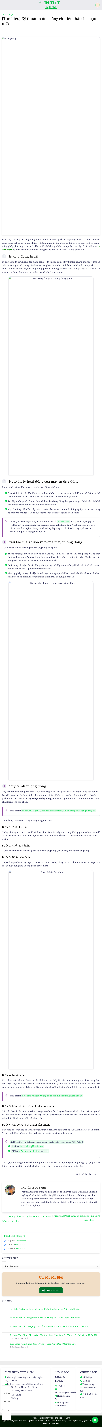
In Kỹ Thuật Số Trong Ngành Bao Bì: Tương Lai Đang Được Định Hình (45, 1317)
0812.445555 (21, 1240)
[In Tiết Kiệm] (51, 5)
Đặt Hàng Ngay (51, 1290)
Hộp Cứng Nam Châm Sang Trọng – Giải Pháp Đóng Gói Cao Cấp (43, 1344)
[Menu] (3, 5)
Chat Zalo (6, 1401)
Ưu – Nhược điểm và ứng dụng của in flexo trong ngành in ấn (52, 1095)
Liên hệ (86, 1380)
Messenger (6, 1410)
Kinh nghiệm (7, 15)
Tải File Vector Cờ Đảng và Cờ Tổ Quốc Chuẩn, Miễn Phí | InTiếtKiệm (45, 1309)
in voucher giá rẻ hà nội (31, 1146)
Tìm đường (6, 1393)
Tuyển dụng (88, 1384)
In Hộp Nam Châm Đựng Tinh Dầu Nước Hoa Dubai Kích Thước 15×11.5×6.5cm (49, 1326)
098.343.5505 (20, 1244)
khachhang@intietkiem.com (69, 1392)
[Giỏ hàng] (97, 5)
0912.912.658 (21, 1248)
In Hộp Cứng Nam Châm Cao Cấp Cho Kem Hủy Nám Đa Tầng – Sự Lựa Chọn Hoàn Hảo (54, 1335)
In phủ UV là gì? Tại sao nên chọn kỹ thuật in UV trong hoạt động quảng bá (58, 810)
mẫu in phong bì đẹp (29, 1151)
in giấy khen (63, 521)
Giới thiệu (87, 1377)
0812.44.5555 (13, 1390)
